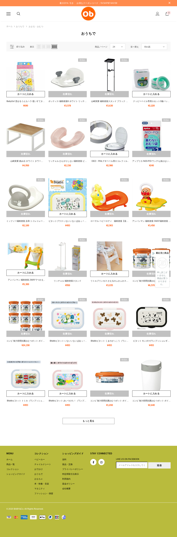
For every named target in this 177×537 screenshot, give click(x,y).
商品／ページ (101, 47)
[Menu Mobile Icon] (8, 14)
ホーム (9, 26)
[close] (169, 3)
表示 (32, 47)
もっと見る (88, 421)
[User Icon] (157, 14)
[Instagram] (101, 462)
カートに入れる (25, 94)
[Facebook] (93, 462)
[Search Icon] (18, 14)
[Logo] (88, 13)
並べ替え (135, 47)
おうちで (20, 26)
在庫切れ (67, 94)
